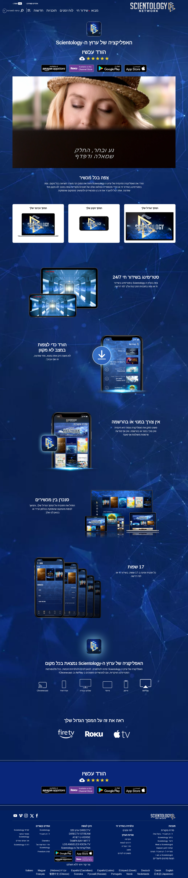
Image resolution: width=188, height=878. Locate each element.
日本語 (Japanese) (163, 874)
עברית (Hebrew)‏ (58, 870)
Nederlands (143, 874)
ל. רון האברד (44, 834)
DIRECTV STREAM (79, 834)
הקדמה (128, 839)
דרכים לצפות (125, 843)
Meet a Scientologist (164, 844)
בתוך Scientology (165, 837)
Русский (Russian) (97, 874)
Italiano (29, 870)
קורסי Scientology (21, 830)
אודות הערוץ (128, 835)
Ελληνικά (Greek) (127, 870)
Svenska (78, 874)
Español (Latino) (105, 870)
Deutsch (145, 870)
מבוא (94, 10)
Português (116, 874)
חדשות (38, 10)
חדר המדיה (126, 846)
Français (40, 874)
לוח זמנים (66, 10)
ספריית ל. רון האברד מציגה (161, 851)
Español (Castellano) (82, 870)
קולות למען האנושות (164, 848)
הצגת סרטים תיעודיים (163, 858)
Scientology (45, 830)
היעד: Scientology (165, 841)
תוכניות (51, 10)
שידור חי (82, 10)
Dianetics (46, 841)
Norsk (129, 874)
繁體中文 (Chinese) (59, 874)
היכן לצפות (87, 826)
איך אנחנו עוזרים (22, 841)
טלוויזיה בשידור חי (125, 826)
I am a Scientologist (164, 855)
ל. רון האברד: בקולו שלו (163, 834)
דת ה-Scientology (21, 845)
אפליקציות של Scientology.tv (75, 848)
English (169, 870)
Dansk (158, 870)
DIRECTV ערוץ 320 (80, 830)
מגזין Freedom (44, 851)
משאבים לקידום (124, 853)
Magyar (42, 870)
